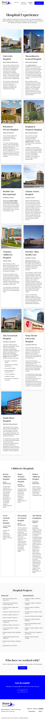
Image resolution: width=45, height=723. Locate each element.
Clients (30, 3)
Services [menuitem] (35, 708)
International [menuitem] (31, 711)
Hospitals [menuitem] (40, 708)
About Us (16, 2)
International (24, 3)
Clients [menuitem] (40, 711)
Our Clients (22, 667)
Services (23, 2)
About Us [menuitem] (29, 708)
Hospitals (30, 2)
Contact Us (39, 3)
